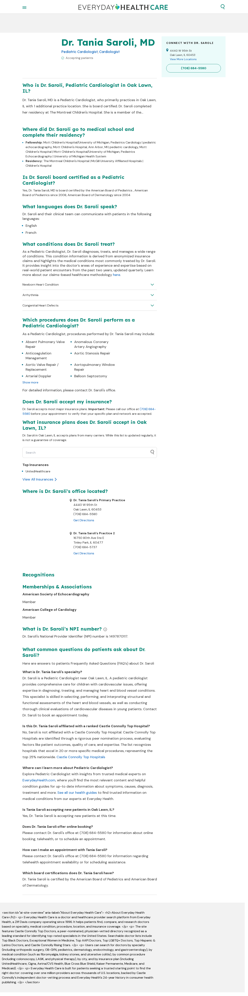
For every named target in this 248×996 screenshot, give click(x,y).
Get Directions (83, 520)
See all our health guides (77, 792)
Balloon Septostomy (90, 376)
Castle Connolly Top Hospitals (81, 757)
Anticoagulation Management (38, 355)
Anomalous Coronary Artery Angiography (91, 344)
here (116, 274)
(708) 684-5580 (93, 832)
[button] (223, 6)
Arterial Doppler (38, 376)
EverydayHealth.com (38, 780)
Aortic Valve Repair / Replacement (42, 367)
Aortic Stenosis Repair (92, 353)
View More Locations (183, 59)
